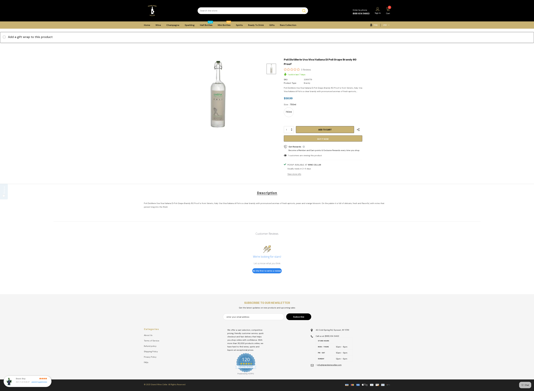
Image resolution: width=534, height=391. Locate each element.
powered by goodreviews (39, 382)
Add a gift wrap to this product (30, 37)
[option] (218, 94)
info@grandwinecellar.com (329, 365)
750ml (288, 112)
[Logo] (168, 11)
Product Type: (290, 83)
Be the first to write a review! (267, 270)
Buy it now (323, 139)
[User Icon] (378, 9)
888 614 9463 (361, 13)
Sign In (378, 13)
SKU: (286, 79)
